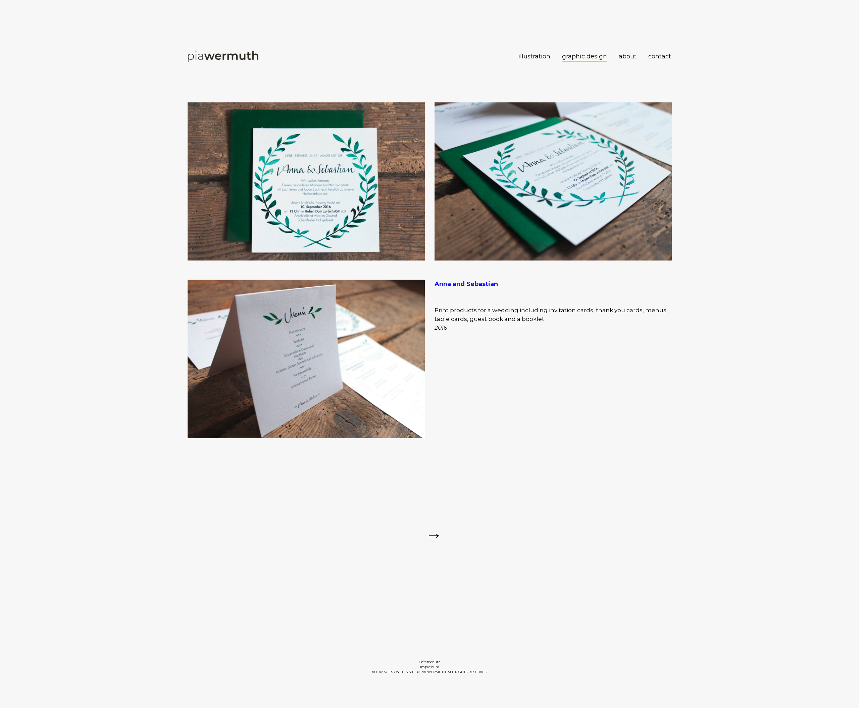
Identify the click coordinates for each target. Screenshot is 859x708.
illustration (534, 56)
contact (659, 56)
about (628, 56)
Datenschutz (429, 662)
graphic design (584, 56)
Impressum (429, 667)
